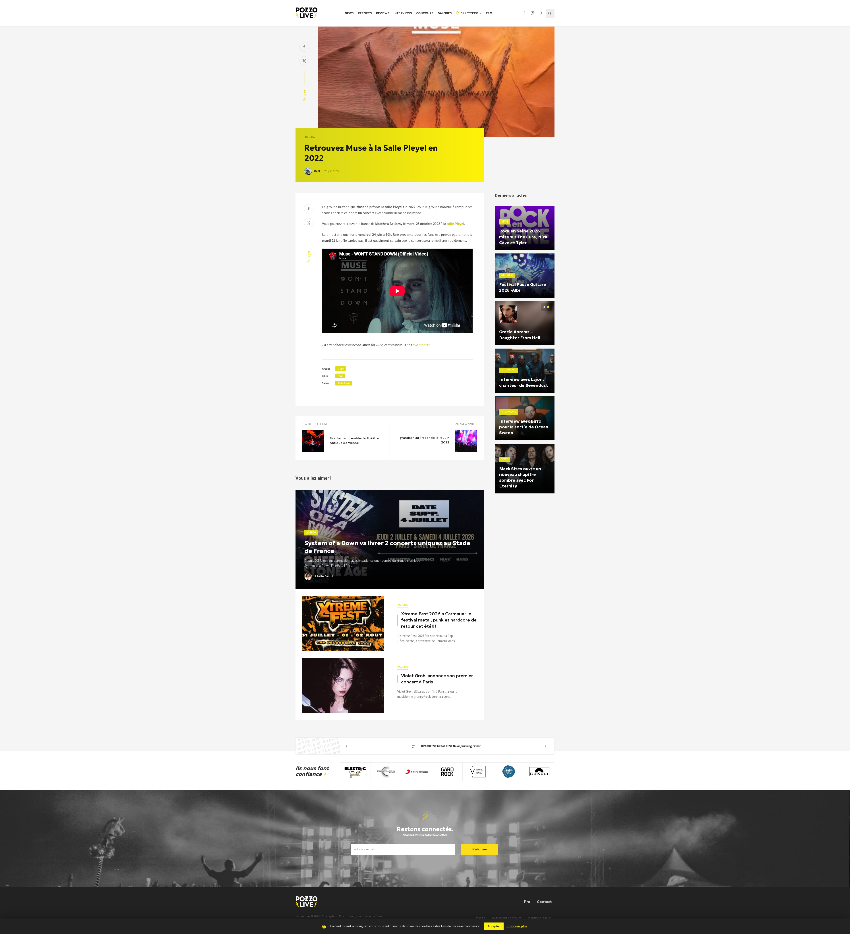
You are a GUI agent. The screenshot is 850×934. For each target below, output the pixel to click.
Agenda (309, 137)
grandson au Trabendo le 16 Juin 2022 (424, 440)
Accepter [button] (494, 926)
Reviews (382, 13)
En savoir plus (516, 926)
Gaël (317, 171)
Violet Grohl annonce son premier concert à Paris (437, 679)
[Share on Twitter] (304, 61)
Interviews (403, 13)
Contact (544, 901)
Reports (365, 13)
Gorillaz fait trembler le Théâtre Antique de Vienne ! (354, 440)
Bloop (380, 916)
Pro (489, 13)
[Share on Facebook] (304, 47)
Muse (341, 368)
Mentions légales (540, 918)
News (349, 13)
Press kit (480, 918)
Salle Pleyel (344, 383)
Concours (424, 13)
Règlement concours (506, 918)
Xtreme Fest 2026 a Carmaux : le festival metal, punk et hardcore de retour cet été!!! (439, 620)
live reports (421, 345)
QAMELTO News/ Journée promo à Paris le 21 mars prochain (446, 746)
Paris (340, 376)
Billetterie (469, 13)
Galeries (445, 13)
